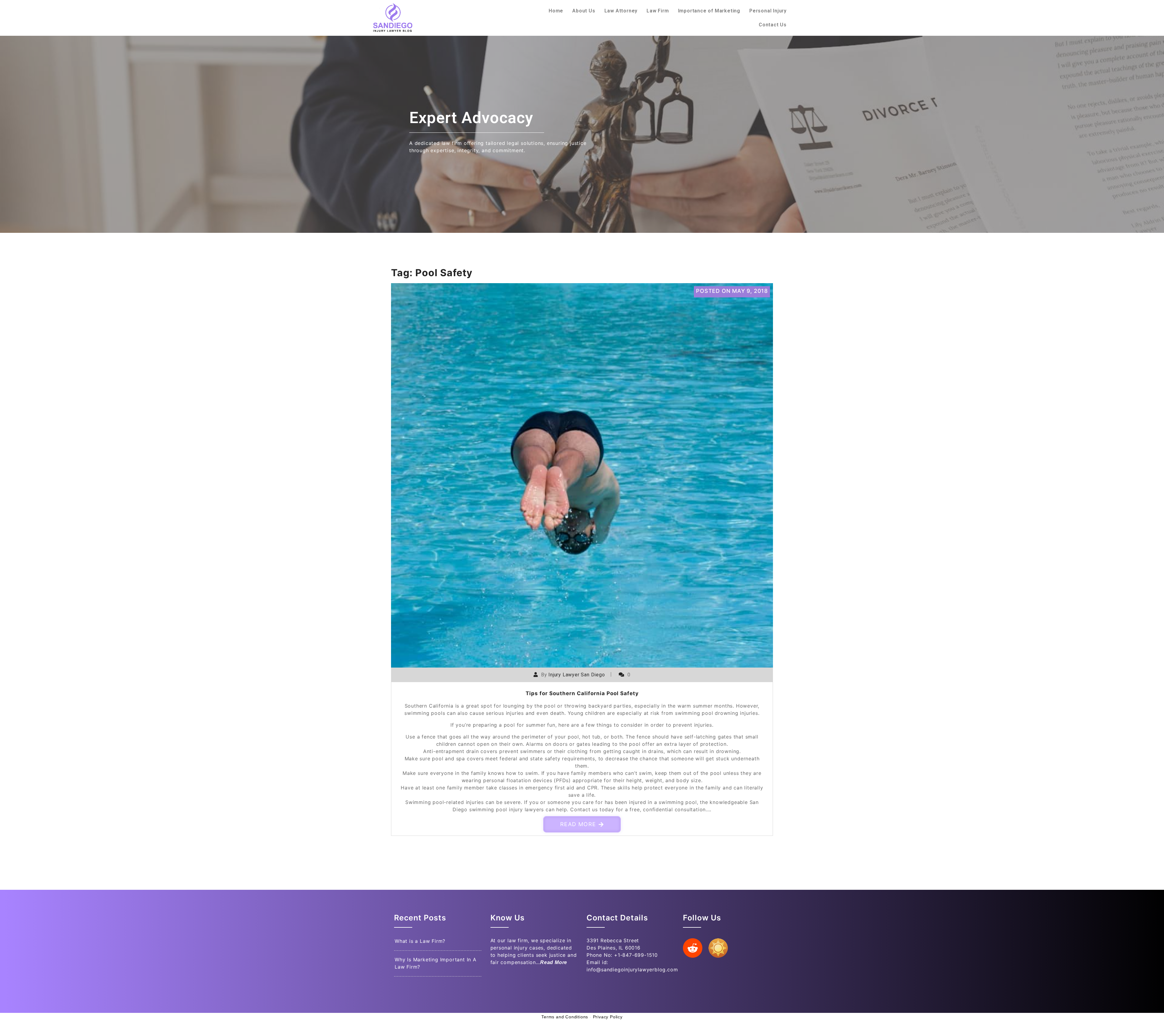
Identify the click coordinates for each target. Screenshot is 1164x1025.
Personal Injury (768, 11)
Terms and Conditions (564, 1016)
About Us (583, 11)
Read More (578, 824)
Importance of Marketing (709, 11)
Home (556, 11)
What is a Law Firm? (420, 941)
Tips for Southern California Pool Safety (582, 693)
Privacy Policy (608, 1016)
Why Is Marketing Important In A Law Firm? (436, 963)
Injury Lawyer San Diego (576, 675)
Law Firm (658, 11)
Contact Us (773, 25)
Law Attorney (621, 11)
